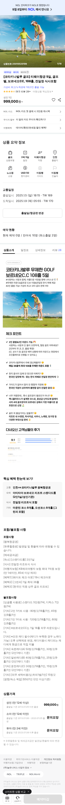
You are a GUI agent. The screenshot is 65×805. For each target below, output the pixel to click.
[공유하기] (59, 100)
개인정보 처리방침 (52, 759)
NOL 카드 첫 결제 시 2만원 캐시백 (33, 111)
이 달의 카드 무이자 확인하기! (31, 119)
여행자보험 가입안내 (13, 762)
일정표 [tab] (25, 250)
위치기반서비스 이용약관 (28, 759)
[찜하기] (53, 100)
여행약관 (31, 762)
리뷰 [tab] (56, 250)
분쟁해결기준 (46, 762)
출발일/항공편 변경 (32, 213)
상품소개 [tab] (9, 250)
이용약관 (7, 759)
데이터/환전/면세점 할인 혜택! (31, 127)
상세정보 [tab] (40, 250)
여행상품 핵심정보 (42, 91)
